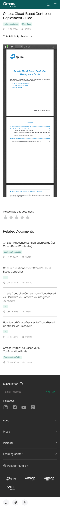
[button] (48, 4)
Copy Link (15, 502)
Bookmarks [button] (6, 502)
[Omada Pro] (49, 478)
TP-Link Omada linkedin (5, 407)
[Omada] (30, 478)
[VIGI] (11, 488)
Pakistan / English (17, 465)
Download (25, 502)
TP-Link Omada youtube (23, 407)
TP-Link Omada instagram (32, 407)
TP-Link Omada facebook (14, 407)
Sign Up (50, 391)
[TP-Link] (11, 478)
